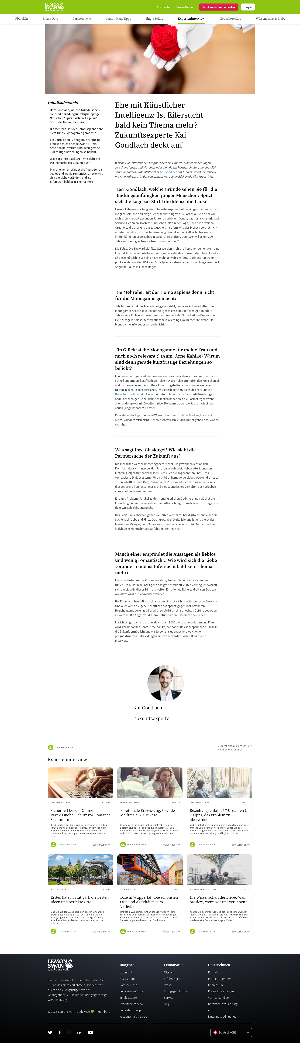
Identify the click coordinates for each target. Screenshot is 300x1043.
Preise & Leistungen (221, 991)
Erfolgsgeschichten (176, 991)
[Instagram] (69, 1032)
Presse (168, 985)
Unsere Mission (185, 7)
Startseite (163, 7)
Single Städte (128, 998)
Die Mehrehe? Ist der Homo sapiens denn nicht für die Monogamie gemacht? (77, 131)
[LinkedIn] (79, 1032)
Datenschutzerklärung (222, 1004)
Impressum (215, 985)
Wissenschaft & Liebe (133, 1016)
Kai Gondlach (168, 172)
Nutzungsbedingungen (223, 1016)
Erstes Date (127, 979)
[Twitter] (50, 1032)
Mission (169, 972)
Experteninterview (131, 1004)
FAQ (166, 1004)
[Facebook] (60, 1032)
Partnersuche (128, 985)
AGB (210, 1010)
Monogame (176, 394)
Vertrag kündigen (219, 998)
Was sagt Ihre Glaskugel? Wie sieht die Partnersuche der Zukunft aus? (75, 161)
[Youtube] (90, 1032)
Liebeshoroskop (130, 1010)
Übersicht (126, 972)
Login (248, 7)
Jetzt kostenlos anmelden (219, 7)
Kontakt (213, 972)
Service (168, 998)
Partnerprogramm (219, 979)
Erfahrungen (172, 979)
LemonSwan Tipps (131, 991)
